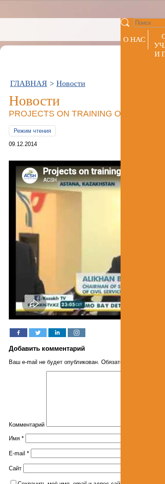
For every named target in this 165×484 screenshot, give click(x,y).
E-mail (19, 453)
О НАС (134, 39)
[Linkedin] (57, 332)
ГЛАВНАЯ (28, 83)
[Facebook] (18, 332)
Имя (16, 438)
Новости (70, 83)
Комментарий (26, 424)
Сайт (15, 468)
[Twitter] (38, 332)
